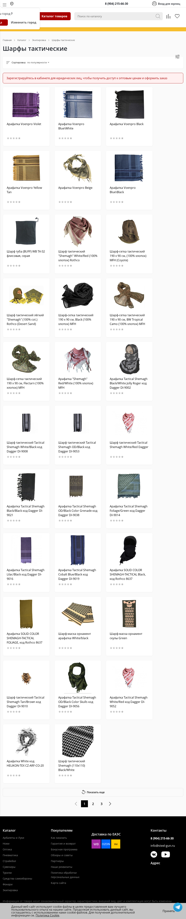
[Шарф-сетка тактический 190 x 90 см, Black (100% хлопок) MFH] (78, 295)
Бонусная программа (64, 849)
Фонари (8, 884)
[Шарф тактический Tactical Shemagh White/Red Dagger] (129, 423)
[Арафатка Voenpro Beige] (78, 168)
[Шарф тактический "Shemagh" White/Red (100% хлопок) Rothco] (78, 231)
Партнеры (57, 861)
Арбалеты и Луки (13, 837)
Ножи (6, 843)
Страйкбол (9, 861)
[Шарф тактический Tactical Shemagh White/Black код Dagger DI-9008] (26, 423)
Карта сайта (58, 883)
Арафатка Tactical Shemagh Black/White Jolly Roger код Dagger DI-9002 (128, 383)
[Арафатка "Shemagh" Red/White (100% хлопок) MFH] (78, 359)
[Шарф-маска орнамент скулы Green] (129, 614)
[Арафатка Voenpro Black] (129, 104)
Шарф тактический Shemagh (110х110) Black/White (71, 765)
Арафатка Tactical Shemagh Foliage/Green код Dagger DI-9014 (128, 510)
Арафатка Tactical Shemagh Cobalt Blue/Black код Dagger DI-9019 (77, 574)
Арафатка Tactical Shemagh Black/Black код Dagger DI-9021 (26, 510)
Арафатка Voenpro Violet (24, 124)
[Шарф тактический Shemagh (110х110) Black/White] (78, 741)
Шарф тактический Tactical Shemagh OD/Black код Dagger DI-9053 (77, 447)
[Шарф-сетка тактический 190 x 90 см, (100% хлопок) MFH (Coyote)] (129, 231)
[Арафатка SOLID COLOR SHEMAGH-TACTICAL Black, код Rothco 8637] (129, 550)
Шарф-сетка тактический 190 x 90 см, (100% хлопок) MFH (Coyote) (128, 255)
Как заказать (59, 837)
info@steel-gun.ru (163, 846)
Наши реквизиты (61, 867)
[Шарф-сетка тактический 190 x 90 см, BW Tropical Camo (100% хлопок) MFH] (129, 295)
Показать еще (96, 792)
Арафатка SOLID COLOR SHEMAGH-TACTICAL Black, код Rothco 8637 (128, 574)
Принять (169, 911)
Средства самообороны (17, 878)
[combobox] (38, 62)
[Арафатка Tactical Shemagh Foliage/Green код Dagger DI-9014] (129, 486)
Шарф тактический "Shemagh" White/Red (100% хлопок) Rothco (77, 255)
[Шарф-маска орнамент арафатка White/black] (78, 614)
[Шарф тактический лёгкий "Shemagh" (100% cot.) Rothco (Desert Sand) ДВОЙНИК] (26, 295)
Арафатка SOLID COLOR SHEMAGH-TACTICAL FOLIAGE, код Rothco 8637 (24, 638)
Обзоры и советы (62, 855)
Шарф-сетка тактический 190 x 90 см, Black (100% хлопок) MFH (75, 319)
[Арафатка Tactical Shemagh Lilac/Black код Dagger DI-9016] (26, 550)
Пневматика (10, 855)
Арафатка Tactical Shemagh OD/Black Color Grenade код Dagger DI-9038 (77, 510)
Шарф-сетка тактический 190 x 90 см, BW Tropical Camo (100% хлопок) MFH (127, 319)
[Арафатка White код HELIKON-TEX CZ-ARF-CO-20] (26, 741)
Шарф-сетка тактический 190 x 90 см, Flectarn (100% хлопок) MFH (25, 383)
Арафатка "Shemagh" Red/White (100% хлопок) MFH (75, 383)
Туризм (7, 872)
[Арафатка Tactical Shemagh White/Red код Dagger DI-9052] (129, 677)
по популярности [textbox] (37, 62)
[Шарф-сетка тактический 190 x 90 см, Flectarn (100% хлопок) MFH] (26, 359)
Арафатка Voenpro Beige (75, 188)
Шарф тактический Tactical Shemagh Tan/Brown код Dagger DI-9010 (25, 701)
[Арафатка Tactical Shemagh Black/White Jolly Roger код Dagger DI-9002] (129, 359)
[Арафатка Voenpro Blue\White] (78, 104)
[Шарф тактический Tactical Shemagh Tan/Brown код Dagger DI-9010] (26, 677)
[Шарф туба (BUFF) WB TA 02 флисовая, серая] (26, 231)
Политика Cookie (47, 915)
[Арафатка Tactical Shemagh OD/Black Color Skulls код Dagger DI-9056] (78, 677)
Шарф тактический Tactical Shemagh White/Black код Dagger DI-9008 (25, 447)
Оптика (7, 849)
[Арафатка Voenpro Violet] (26, 104)
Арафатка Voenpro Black (126, 124)
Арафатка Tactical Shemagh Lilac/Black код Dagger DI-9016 (26, 574)
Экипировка (10, 890)
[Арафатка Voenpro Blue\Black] (129, 168)
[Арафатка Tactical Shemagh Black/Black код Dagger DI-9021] (26, 486)
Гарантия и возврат (63, 843)
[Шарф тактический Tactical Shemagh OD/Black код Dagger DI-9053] (78, 423)
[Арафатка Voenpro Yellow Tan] (26, 168)
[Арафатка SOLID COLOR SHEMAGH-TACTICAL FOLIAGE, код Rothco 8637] (26, 614)
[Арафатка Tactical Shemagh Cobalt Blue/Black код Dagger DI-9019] (78, 550)
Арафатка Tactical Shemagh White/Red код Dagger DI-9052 (128, 701)
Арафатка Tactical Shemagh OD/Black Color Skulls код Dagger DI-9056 (77, 701)
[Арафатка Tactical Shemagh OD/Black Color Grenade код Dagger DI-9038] (78, 486)
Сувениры (9, 867)
